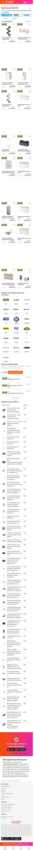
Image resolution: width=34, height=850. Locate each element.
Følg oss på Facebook (6, 805)
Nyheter (3, 799)
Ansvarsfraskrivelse (6, 845)
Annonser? (3, 788)
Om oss (3, 795)
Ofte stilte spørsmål (5, 786)
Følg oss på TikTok (5, 811)
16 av (6, 21)
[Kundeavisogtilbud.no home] (9, 2)
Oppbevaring (12, 5)
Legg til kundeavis (5, 797)
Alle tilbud (6, 5)
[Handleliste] (27, 2)
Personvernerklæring (25, 845)
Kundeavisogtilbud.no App (7, 793)
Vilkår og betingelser (16, 845)
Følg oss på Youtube (6, 809)
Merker (2, 791)
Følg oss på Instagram (6, 807)
